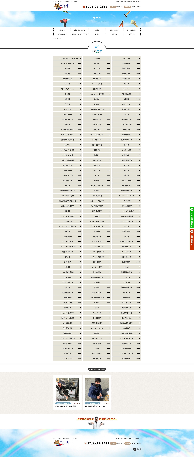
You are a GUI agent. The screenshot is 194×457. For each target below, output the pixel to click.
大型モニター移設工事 (67, 63)
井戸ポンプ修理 (67, 302)
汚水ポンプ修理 (126, 180)
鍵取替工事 (97, 165)
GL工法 (97, 175)
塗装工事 (97, 287)
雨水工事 (126, 236)
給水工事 (97, 191)
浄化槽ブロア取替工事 (67, 140)
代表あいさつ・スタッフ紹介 (79, 34)
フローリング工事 (67, 175)
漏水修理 (97, 231)
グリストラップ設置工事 (67, 338)
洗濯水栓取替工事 (126, 140)
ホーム (54, 38)
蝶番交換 (67, 73)
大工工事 (67, 104)
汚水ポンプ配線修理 (67, 160)
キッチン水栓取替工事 (97, 221)
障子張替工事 (126, 68)
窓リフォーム (126, 104)
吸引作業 (67, 68)
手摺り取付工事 (97, 292)
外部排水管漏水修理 (126, 333)
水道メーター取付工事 (97, 201)
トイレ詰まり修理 (67, 155)
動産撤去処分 (126, 73)
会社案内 (97, 34)
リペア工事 (126, 58)
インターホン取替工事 (126, 221)
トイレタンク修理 (67, 241)
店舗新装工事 (126, 79)
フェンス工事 (97, 313)
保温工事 (67, 84)
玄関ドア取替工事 (67, 252)
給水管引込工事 (67, 323)
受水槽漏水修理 (126, 185)
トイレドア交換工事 (97, 246)
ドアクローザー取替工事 (96, 297)
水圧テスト (67, 145)
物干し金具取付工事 (97, 135)
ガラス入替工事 (97, 114)
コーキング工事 (126, 252)
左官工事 (126, 145)
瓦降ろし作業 (97, 343)
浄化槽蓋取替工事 (67, 119)
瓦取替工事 (126, 292)
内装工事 (67, 287)
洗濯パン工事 (97, 124)
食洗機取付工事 (126, 343)
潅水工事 (126, 165)
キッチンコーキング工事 (126, 196)
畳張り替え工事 (67, 180)
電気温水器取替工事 (97, 277)
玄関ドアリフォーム (67, 89)
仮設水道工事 (67, 170)
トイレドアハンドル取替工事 (67, 226)
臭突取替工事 (97, 272)
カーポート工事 (126, 150)
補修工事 (67, 99)
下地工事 (97, 348)
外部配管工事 (67, 343)
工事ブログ (132, 34)
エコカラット (126, 89)
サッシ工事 (67, 109)
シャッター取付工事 (67, 216)
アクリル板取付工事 (97, 206)
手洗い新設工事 (126, 119)
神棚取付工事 (126, 297)
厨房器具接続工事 (96, 323)
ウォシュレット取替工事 (96, 94)
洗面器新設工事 (126, 94)
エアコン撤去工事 (126, 206)
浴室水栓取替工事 (67, 292)
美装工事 (126, 99)
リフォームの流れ (114, 30)
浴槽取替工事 (67, 114)
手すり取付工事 (126, 124)
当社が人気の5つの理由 (80, 30)
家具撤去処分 (126, 109)
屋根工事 (67, 231)
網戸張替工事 (97, 262)
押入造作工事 (126, 129)
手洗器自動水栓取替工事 (96, 109)
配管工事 (97, 333)
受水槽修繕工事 (67, 79)
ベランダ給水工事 (67, 282)
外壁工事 (126, 114)
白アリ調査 (97, 129)
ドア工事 (126, 226)
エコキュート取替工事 (126, 353)
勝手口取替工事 (67, 165)
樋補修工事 (67, 308)
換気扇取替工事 (126, 246)
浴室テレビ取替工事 (67, 135)
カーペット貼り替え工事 (126, 211)
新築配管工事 (97, 119)
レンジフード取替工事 (97, 252)
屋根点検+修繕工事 (126, 313)
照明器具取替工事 (126, 272)
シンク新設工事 (97, 140)
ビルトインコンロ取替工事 (67, 246)
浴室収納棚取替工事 (67, 129)
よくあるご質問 (62, 34)
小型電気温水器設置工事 (67, 191)
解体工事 (97, 180)
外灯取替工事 (67, 277)
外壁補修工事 (126, 155)
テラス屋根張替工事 (67, 272)
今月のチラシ (62, 30)
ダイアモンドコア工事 (67, 150)
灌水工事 (67, 94)
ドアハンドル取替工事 (126, 216)
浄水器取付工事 (67, 328)
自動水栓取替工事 (96, 145)
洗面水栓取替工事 (126, 287)
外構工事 (67, 124)
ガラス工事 (97, 170)
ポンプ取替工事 (97, 241)
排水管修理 (126, 328)
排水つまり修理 (126, 348)
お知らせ (126, 267)
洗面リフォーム (97, 353)
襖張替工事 (97, 73)
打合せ (97, 308)
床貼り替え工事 (126, 257)
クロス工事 (126, 282)
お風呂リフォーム (96, 338)
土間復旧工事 (97, 358)
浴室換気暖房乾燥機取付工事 (67, 201)
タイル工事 (126, 277)
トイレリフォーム (67, 358)
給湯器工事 (67, 353)
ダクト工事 (97, 68)
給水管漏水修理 (126, 318)
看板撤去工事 (97, 160)
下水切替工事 (97, 318)
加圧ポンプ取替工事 (67, 206)
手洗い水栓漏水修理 (67, 196)
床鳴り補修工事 (97, 211)
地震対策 (97, 216)
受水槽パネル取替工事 (126, 241)
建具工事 (126, 170)
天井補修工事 (126, 63)
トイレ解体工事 (67, 221)
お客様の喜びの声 (131, 30)
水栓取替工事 (97, 89)
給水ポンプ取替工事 (97, 185)
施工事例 (97, 30)
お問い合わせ (114, 34)
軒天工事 (97, 63)
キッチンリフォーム (97, 328)
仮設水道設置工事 (96, 196)
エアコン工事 (126, 201)
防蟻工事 (126, 84)
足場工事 (97, 104)
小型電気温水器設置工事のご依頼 (65, 406)
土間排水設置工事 (67, 348)
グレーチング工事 (96, 84)
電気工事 (97, 99)
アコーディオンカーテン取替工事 (67, 58)
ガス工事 (97, 58)
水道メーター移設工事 (67, 318)
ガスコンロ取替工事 (97, 226)
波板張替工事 (126, 262)
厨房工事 (67, 185)
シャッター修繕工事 (67, 313)
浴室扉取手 (97, 150)
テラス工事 (67, 262)
